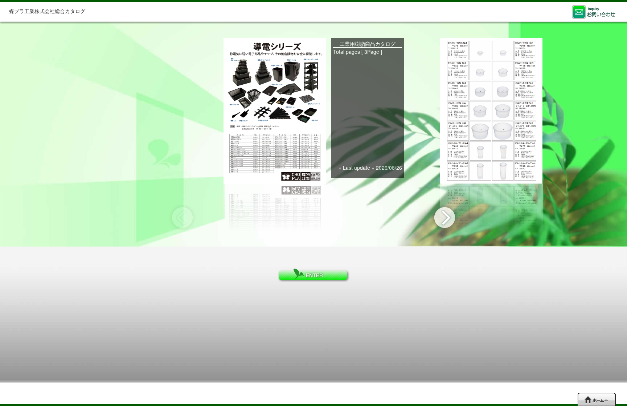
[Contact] (593, 12)
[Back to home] (596, 399)
